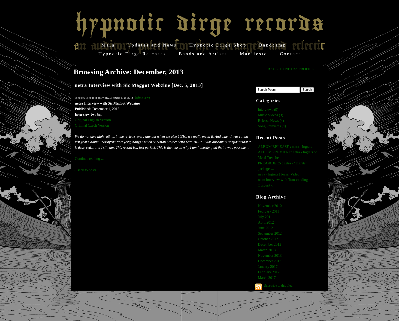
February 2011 (268, 211)
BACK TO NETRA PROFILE (291, 69)
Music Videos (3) (270, 115)
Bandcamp (272, 44)
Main (108, 44)
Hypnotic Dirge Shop (218, 44)
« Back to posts (85, 170)
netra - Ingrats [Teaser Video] (279, 174)
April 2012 (266, 222)
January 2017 (268, 266)
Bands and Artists (203, 53)
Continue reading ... (89, 158)
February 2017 (268, 272)
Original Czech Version (92, 125)
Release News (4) (271, 121)
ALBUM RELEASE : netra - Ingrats (285, 147)
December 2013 (269, 261)
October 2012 (268, 239)
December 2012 (269, 244)
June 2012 (265, 228)
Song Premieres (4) (272, 126)
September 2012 (270, 233)
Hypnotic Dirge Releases (132, 53)
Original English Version (93, 120)
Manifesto (253, 53)
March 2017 (267, 278)
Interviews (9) (268, 109)
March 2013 (267, 250)
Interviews (142, 97)
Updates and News (152, 44)
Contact (290, 53)
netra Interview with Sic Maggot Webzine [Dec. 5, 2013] (139, 85)
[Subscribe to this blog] (258, 287)
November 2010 (270, 206)
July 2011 (265, 217)
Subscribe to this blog (278, 285)
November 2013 (270, 255)
